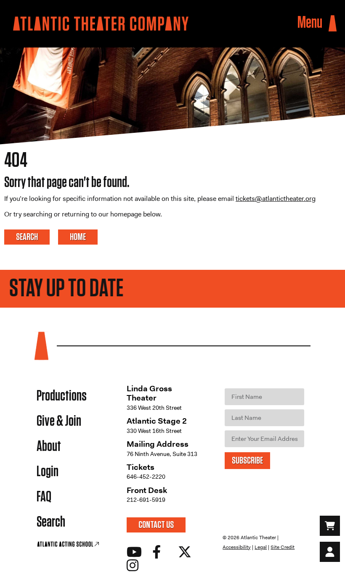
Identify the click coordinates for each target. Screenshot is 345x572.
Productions (62, 396)
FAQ (44, 497)
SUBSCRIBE (247, 461)
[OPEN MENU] (332, 23)
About (49, 446)
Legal (261, 547)
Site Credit (283, 547)
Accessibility (237, 547)
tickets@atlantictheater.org (276, 198)
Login (47, 471)
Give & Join (59, 421)
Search (51, 522)
